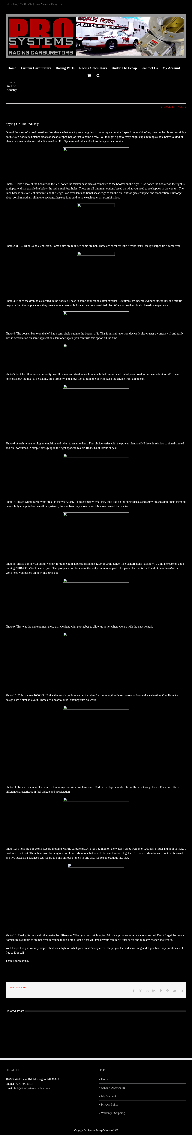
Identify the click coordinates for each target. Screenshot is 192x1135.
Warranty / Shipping (113, 1113)
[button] (98, 75)
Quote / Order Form (113, 1087)
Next (180, 106)
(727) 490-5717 (24, 1083)
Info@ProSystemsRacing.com (48, 4)
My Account (108, 1096)
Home (104, 1079)
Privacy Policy (109, 1104)
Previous (169, 106)
